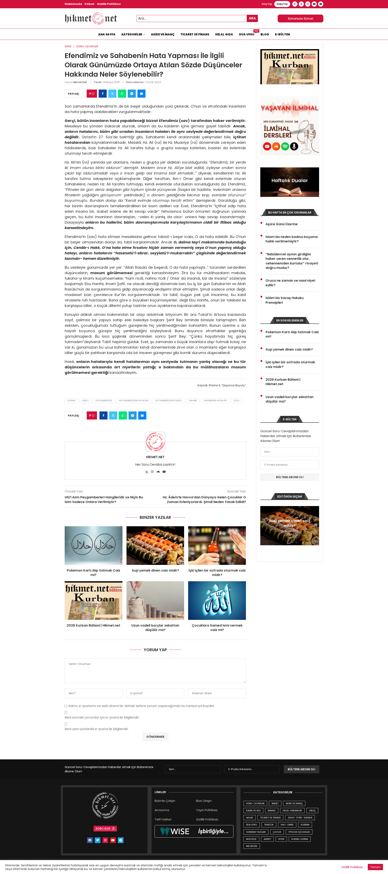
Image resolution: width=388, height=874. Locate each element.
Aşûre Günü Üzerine (282, 224)
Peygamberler (104, 400)
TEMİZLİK (269, 824)
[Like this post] (93, 94)
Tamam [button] (375, 867)
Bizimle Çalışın (165, 800)
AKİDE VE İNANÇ (294, 803)
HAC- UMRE (287, 824)
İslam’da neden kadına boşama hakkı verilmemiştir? (292, 239)
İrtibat (89, 4)
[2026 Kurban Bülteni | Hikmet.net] (93, 600)
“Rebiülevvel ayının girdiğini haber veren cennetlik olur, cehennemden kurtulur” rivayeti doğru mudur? (292, 261)
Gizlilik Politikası (109, 4)
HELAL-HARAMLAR (292, 810)
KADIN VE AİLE (253, 810)
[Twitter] (301, 4)
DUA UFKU (251, 824)
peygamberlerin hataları (134, 400)
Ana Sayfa (106, 34)
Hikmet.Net (80, 82)
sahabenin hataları (215, 400)
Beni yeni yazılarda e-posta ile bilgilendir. (97, 729)
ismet (85, 400)
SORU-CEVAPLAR (255, 803)
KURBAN (305, 824)
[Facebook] (294, 4)
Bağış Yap (282, 3)
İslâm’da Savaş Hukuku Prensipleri (285, 300)
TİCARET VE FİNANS (270, 817)
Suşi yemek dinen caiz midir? (155, 570)
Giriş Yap (267, 4)
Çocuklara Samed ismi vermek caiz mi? (217, 627)
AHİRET (267, 839)
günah (71, 400)
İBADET (275, 803)
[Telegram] (320, 4)
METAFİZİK (251, 846)
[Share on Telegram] (132, 94)
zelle (236, 400)
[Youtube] (314, 4)
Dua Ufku (248, 33)
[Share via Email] (141, 94)
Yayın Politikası (206, 810)
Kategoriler (131, 34)
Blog (264, 34)
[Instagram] (307, 4)
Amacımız (162, 810)
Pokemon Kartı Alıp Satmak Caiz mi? (93, 572)
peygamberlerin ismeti (168, 400)
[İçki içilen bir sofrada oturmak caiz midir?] (217, 545)
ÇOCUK (277, 832)
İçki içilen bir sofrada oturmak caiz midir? (217, 572)
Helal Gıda (224, 34)
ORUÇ (312, 810)
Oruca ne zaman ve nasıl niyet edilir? (290, 282)
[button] (264, 525)
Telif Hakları (163, 819)
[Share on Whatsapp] (122, 94)
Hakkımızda (73, 4)
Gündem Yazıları (256, 832)
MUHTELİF (251, 839)
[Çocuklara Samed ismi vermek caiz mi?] (217, 600)
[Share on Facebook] (103, 94)
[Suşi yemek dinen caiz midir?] (155, 545)
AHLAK (249, 817)
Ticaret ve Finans (194, 34)
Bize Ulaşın (204, 800)
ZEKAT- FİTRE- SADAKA (300, 817)
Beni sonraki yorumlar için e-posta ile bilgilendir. (102, 717)
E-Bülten (282, 34)
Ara (252, 18)
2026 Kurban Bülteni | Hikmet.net (93, 625)
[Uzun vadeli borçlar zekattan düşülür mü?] (155, 600)
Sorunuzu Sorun (300, 18)
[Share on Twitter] (112, 94)
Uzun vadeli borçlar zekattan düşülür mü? (155, 627)
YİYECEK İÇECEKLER (299, 832)
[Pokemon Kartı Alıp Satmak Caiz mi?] (93, 545)
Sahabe (193, 400)
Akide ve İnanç (162, 34)
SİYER (281, 839)
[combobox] (197, 18)
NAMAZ (272, 810)
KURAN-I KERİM (299, 839)
